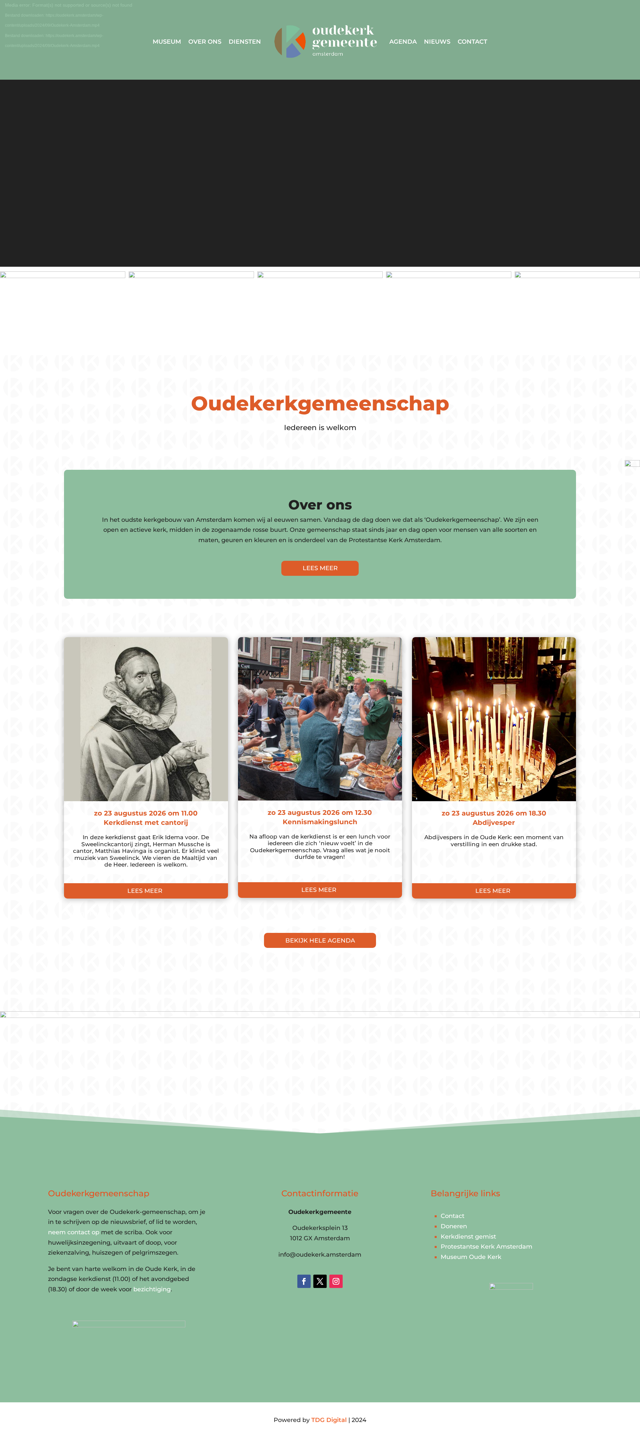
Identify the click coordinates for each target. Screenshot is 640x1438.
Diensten (245, 41)
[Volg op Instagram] (336, 1281)
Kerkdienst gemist (468, 1236)
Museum (167, 41)
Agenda (403, 41)
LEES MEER (320, 568)
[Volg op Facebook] (304, 1281)
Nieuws (437, 41)
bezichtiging (152, 1289)
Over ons (204, 41)
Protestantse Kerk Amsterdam (486, 1246)
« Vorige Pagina (87, 913)
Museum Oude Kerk (471, 1257)
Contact (472, 41)
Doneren (454, 1226)
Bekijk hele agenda (320, 940)
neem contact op (73, 1232)
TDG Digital (329, 1420)
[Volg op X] (320, 1281)
